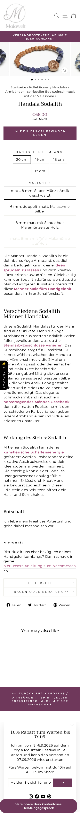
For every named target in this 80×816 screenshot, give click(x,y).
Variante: (40, 183)
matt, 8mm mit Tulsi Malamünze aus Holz (40, 240)
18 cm (58, 159)
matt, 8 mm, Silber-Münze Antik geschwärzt (40, 193)
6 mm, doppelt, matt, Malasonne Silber (40, 209)
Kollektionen (39, 87)
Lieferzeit (40, 583)
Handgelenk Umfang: (40, 152)
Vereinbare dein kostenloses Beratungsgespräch (38, 806)
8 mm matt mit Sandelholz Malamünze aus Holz (40, 225)
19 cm (40, 159)
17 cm (40, 171)
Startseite (18, 87)
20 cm (21, 159)
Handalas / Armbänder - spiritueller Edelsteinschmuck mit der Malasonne (40, 91)
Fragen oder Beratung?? (39, 591)
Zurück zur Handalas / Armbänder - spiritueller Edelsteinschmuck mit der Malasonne (40, 699)
